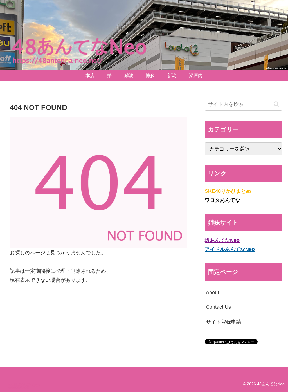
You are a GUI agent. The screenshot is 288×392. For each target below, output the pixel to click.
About (212, 292)
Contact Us (218, 307)
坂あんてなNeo (222, 240)
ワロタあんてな (222, 200)
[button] (276, 104)
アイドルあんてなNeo (230, 249)
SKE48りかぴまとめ (228, 191)
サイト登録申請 (223, 322)
